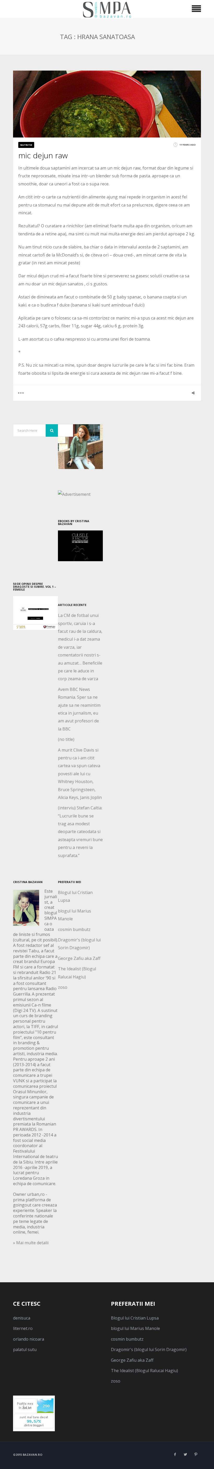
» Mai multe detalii (31, 1243)
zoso (62, 987)
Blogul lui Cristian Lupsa (135, 1318)
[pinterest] (196, 1454)
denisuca (21, 1318)
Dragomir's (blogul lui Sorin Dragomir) (149, 1349)
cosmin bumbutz (74, 929)
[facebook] (175, 1454)
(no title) (66, 739)
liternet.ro (23, 1328)
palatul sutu (25, 1349)
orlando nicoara (28, 1339)
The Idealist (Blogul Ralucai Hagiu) (144, 1370)
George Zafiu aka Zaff (79, 958)
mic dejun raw (43, 155)
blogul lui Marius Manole (135, 1328)
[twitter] (185, 1454)
